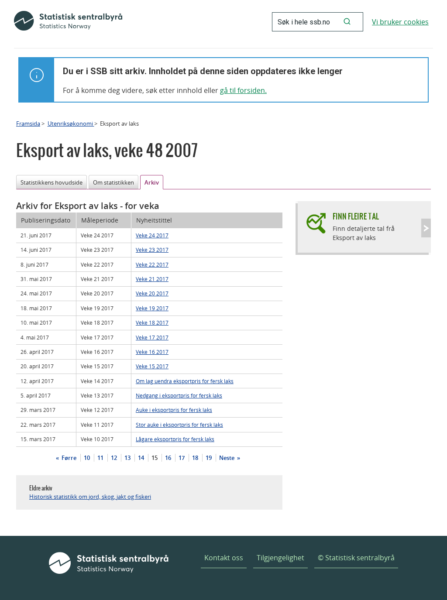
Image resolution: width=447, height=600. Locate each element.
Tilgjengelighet (280, 557)
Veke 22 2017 (152, 264)
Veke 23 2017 (152, 249)
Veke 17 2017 (152, 337)
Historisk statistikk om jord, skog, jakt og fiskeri (90, 497)
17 (182, 458)
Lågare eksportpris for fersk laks (175, 438)
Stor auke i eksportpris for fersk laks (179, 424)
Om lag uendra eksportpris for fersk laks (185, 380)
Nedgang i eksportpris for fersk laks (179, 395)
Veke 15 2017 (152, 366)
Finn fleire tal (356, 216)
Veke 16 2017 (152, 351)
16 (168, 458)
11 (100, 458)
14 (141, 458)
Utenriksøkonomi (71, 123)
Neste (227, 458)
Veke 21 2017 (152, 278)
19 (209, 458)
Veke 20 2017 (152, 293)
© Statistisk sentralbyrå (356, 557)
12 (114, 458)
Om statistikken (113, 182)
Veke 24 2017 (152, 235)
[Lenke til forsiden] (68, 22)
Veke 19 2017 (152, 308)
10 (87, 458)
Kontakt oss (223, 557)
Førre (68, 458)
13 (127, 458)
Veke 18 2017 (152, 322)
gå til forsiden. (243, 90)
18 (195, 458)
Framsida (28, 123)
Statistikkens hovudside (52, 182)
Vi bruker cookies (400, 22)
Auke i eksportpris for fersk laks (174, 409)
